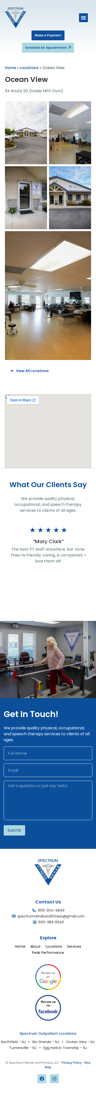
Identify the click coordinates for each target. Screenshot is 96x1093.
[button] (83, 17)
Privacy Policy (72, 1063)
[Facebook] (41, 1078)
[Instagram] (54, 1078)
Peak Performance (48, 952)
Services (74, 946)
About (35, 946)
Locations (29, 67)
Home (10, 67)
